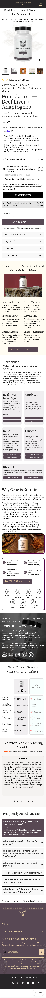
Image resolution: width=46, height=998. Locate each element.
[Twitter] (23, 983)
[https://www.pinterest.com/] (8, 983)
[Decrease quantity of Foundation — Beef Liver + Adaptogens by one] (16, 214)
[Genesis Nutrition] (23, 4)
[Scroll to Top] (41, 984)
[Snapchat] (28, 983)
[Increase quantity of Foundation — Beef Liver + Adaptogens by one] (41, 214)
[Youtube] (33, 983)
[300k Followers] (13, 983)
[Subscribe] (41, 952)
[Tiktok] (38, 983)
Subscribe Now (23, 195)
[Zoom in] (39, 60)
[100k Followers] (18, 983)
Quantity (6, 213)
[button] (41, 4)
